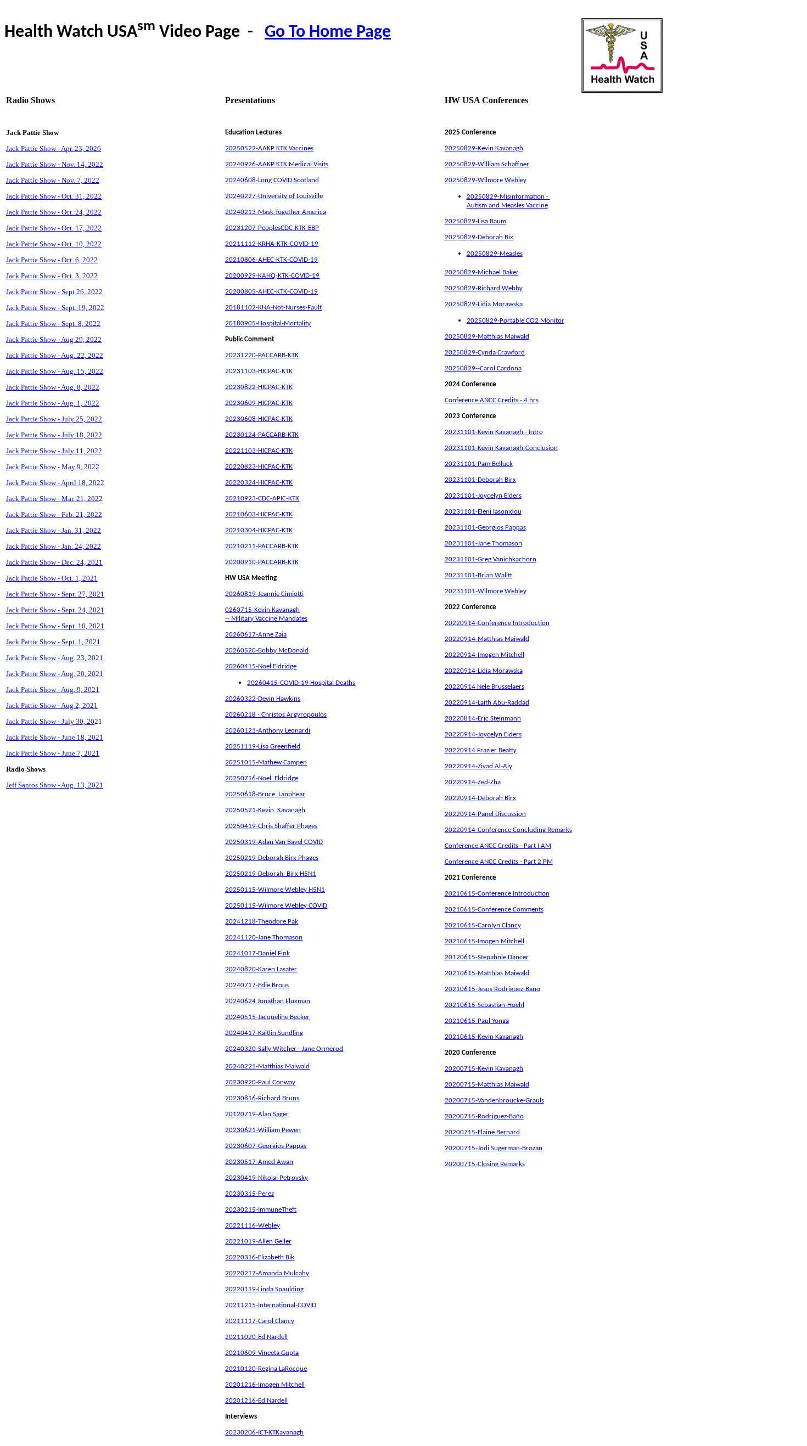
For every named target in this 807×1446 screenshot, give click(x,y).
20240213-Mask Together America (275, 212)
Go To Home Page (328, 32)
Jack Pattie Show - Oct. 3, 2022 (52, 276)
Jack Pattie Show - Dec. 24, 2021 (54, 562)
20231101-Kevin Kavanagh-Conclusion (501, 448)
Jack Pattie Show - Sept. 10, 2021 (55, 626)
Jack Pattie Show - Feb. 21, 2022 (54, 514)
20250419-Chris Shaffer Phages (271, 826)
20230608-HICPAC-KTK (259, 419)
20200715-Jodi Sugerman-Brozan (493, 1148)
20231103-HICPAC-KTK (259, 371)
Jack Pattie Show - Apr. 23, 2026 (53, 148)
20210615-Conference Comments (494, 909)
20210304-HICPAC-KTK (259, 530)
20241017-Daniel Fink (257, 953)
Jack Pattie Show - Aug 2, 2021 (52, 705)
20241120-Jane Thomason (263, 937)
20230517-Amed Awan (259, 1162)
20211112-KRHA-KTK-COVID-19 (271, 243)
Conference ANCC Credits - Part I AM (498, 845)
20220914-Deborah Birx (480, 798)
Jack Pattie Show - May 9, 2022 (52, 467)
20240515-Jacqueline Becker (267, 1017)
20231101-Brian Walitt (478, 575)
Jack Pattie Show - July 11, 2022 (54, 451)
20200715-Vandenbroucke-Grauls (494, 1100)
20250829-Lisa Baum (475, 221)
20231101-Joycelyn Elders (483, 495)
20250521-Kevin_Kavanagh (265, 810)
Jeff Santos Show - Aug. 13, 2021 (54, 785)
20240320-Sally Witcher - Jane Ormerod (284, 1049)
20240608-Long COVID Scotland (272, 180)
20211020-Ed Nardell (256, 1337)
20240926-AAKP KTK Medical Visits (276, 164)
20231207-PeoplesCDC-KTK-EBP (272, 228)
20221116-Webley (252, 1225)
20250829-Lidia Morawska (484, 304)
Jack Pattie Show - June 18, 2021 (54, 737)
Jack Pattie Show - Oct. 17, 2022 (54, 228)
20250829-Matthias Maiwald (487, 336)
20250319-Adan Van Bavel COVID (274, 842)
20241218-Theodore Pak (261, 921)
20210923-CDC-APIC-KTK (262, 498)
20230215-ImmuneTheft (260, 1209)
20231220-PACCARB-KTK (262, 355)
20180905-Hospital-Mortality (268, 323)
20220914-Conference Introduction (497, 623)
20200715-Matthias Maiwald (487, 1084)
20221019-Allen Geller (258, 1241)
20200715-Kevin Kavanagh (484, 1068)
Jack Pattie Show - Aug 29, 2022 (54, 339)
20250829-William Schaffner (487, 164)
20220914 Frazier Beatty (481, 750)
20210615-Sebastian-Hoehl (484, 1005)
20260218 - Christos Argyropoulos (276, 714)
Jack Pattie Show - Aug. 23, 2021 (54, 658)
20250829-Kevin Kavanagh (484, 148)
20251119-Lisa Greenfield (262, 746)
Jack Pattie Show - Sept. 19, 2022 (55, 307)
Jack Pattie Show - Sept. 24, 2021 (55, 610)
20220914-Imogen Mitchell (484, 655)
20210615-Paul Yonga (477, 1021)
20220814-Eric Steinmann (483, 718)
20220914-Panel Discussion (485, 814)
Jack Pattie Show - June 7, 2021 (52, 753)
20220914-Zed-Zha (473, 782)
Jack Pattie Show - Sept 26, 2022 (54, 292)
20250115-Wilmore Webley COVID (276, 905)
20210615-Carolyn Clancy (483, 925)
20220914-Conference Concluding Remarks (508, 830)
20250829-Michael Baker (482, 272)
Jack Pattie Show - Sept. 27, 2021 (55, 594)
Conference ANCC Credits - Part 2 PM (499, 861)
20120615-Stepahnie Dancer (487, 957)
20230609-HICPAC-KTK (259, 403)
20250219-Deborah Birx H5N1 (270, 873)
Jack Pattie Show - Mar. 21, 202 (52, 498)
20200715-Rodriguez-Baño (484, 1116)
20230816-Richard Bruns (262, 1098)
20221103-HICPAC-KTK (259, 450)
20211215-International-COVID (270, 1305)
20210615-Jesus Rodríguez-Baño (492, 989)
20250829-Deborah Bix (479, 237)
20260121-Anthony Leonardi (267, 730)
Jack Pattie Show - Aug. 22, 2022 (54, 355)
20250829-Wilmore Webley (485, 180)
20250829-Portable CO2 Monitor (515, 320)
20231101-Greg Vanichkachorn (490, 559)
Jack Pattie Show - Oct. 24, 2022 (54, 212)
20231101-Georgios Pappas (485, 527)
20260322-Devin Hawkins (262, 698)
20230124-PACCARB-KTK (262, 434)
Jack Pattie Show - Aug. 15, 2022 (54, 371)
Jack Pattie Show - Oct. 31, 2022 (54, 196)
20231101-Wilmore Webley (485, 591)
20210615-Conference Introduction (497, 893)
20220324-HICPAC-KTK (259, 482)
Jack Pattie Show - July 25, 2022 (54, 419)
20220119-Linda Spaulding (264, 1289)
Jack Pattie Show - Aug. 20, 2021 (54, 673)
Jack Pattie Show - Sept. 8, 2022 (53, 323)
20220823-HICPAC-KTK (259, 466)
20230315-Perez (249, 1193)
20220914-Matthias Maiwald (487, 639)
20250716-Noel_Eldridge (261, 778)
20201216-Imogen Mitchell (265, 1384)
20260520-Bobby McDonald (267, 650)
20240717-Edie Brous (257, 985)
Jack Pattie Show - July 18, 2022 (54, 435)
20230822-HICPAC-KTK (259, 387)
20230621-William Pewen (263, 1130)
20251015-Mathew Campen (266, 762)
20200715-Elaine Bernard (482, 1132)
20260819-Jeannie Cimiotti (264, 594)
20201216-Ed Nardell (256, 1400)
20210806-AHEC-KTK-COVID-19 (271, 259)
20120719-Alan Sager (257, 1114)
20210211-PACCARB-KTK (262, 546)
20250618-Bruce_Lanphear (265, 794)
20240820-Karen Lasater (261, 969)
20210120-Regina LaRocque (266, 1368)
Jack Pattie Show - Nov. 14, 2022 (54, 164)
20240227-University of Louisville (274, 196)
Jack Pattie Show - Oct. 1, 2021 (52, 578)
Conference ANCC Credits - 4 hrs (492, 400)
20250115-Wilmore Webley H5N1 (275, 889)
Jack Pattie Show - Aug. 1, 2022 (52, 403)
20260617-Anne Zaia (256, 634)
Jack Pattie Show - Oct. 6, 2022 (52, 260)
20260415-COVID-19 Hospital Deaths (301, 683)
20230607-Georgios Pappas (265, 1146)
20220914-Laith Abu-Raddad (487, 702)
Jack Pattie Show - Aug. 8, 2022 (52, 387)
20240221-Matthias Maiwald (267, 1066)
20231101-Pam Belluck (479, 464)
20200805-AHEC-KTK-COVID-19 (271, 291)
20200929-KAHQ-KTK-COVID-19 (272, 275)
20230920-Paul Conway (260, 1082)
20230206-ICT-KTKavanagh (264, 1432)
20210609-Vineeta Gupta (262, 1353)
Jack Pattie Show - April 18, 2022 (55, 483)
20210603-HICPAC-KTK (259, 514)
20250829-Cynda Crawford (485, 352)
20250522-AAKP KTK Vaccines (269, 148)
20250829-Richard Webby (484, 288)
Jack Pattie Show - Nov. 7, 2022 (52, 180)
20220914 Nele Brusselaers (484, 686)
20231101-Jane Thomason (483, 543)
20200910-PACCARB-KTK (262, 562)
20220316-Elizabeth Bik (259, 1257)
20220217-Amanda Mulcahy (267, 1273)
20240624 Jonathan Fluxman (267, 1001)
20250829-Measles (495, 253)
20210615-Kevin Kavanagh (484, 1036)
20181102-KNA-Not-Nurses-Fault (273, 307)
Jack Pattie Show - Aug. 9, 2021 (52, 689)
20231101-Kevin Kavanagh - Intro (494, 432)
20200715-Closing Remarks (485, 1164)
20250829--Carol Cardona (483, 368)
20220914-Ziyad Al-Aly (478, 766)
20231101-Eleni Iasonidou (483, 511)
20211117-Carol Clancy (259, 1321)
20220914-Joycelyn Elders (483, 734)
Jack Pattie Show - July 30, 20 (50, 721)
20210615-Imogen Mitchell (484, 941)
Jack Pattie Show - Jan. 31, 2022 (53, 530)
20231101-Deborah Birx (480, 479)
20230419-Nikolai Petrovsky (266, 1177)
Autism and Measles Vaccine (507, 205)
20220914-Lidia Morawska (484, 670)
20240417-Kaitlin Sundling (264, 1033)
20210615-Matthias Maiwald (487, 973)
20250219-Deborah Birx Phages (271, 858)
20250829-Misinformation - (508, 196)
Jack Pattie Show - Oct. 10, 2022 (54, 244)
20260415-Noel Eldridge (260, 666)
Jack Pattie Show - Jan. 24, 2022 (53, 546)
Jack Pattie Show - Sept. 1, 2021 (53, 642)
